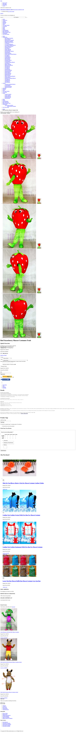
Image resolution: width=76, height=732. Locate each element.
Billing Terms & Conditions (7, 718)
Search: (1, 17)
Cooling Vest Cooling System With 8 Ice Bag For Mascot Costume (21, 515)
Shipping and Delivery (7, 715)
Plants (4, 28)
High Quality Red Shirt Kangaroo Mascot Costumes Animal (11, 662)
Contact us (4, 706)
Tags (3, 385)
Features (5, 33)
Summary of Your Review (8, 442)
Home (4, 109)
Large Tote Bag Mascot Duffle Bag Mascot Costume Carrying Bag (22, 581)
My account (5, 707)
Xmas (4, 24)
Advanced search (6, 709)
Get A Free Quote (6, 107)
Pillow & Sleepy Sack (6, 32)
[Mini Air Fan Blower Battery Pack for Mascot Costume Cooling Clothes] (19, 478)
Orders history (5, 708)
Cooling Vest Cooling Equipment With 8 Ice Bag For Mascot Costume (22, 547)
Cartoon (4, 21)
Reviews (4, 386)
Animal (5, 20)
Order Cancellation (6, 717)
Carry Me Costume (6, 25)
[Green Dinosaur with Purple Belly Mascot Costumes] (8, 630)
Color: (1, 357)
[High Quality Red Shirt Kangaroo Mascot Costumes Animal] (8, 660)
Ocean (4, 27)
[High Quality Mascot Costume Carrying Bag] (19, 576)
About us (4, 705)
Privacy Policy (5, 713)
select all (13, 606)
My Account (5, 2)
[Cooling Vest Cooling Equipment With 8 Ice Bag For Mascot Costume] (19, 543)
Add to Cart (5, 489)
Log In (4, 5)
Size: (1, 359)
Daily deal (4, 3)
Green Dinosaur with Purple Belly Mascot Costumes (9, 632)
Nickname (6, 440)
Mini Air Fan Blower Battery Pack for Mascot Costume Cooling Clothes (23, 483)
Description (5, 384)
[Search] (26, 17)
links (1, 0)
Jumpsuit (4, 23)
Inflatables (4, 22)
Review (5, 444)
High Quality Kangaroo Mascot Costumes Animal (9, 692)
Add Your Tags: (3, 420)
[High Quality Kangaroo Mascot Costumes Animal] (8, 690)
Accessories (5, 26)
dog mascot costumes (6, 723)
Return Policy (5, 714)
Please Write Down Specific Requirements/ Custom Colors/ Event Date (12, 361)
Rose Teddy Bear (6, 31)
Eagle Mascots (5, 722)
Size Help (4, 387)
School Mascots (5, 30)
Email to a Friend (3, 355)
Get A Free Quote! (11, 11)
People (4, 29)
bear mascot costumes (6, 725)
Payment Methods (6, 716)
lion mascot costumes (6, 726)
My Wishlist (5, 4)
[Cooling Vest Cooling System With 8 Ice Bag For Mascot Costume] (19, 511)
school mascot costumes (7, 724)
